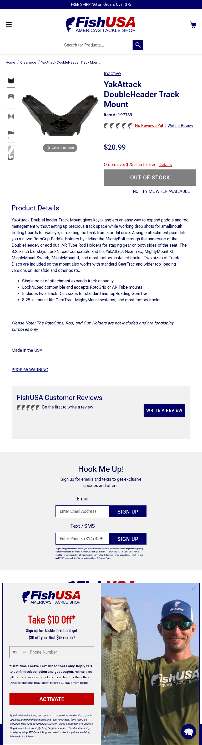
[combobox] (18, 652)
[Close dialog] (194, 588)
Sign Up (128, 512)
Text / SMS (82, 526)
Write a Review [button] (180, 125)
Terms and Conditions (87, 558)
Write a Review (164, 410)
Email (82, 499)
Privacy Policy (105, 558)
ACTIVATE (51, 699)
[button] (188, 731)
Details (165, 164)
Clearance (28, 62)
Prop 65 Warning (30, 369)
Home (10, 62)
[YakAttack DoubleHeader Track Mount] (11, 79)
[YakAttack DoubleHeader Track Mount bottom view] (11, 98)
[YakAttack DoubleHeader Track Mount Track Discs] (11, 116)
